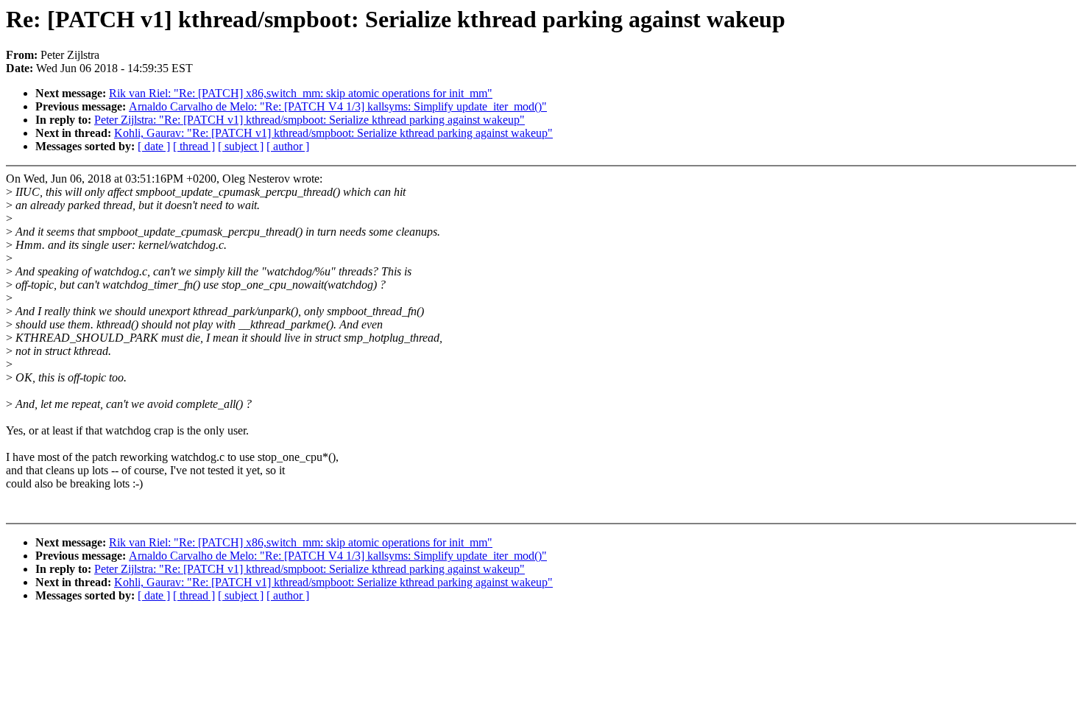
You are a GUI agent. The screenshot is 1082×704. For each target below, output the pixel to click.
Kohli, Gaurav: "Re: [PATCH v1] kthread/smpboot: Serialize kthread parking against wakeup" (333, 133)
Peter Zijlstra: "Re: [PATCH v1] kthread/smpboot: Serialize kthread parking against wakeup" (309, 119)
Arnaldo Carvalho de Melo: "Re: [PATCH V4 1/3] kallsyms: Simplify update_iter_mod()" (338, 106)
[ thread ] (194, 146)
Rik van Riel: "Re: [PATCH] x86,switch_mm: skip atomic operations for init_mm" (300, 93)
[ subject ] (241, 146)
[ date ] (154, 146)
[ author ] (287, 146)
